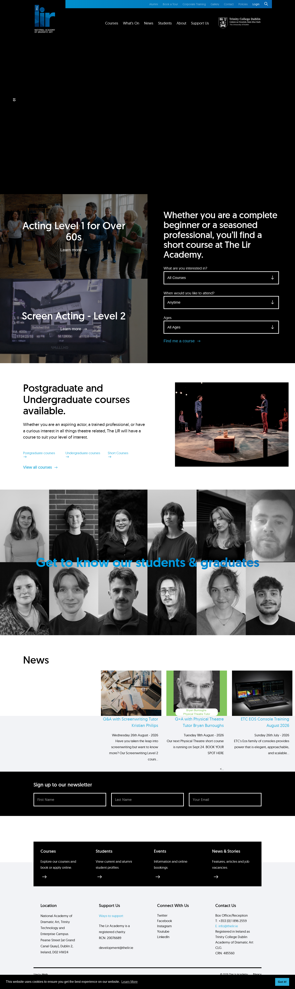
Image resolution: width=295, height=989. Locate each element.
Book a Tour (170, 4)
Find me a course (180, 341)
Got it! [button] (282, 981)
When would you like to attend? (189, 293)
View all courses (38, 467)
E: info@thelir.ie (226, 926)
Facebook (164, 921)
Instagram (164, 926)
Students (165, 23)
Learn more (71, 250)
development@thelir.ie (116, 947)
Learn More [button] (129, 981)
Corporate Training (194, 4)
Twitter (162, 915)
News (148, 23)
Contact (229, 4)
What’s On (131, 23)
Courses (111, 23)
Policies (243, 4)
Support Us (200, 23)
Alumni (153, 4)
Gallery (215, 4)
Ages (168, 317)
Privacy (257, 974)
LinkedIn (163, 937)
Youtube (163, 931)
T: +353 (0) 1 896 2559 (231, 921)
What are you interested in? (185, 268)
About (181, 23)
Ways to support (111, 916)
